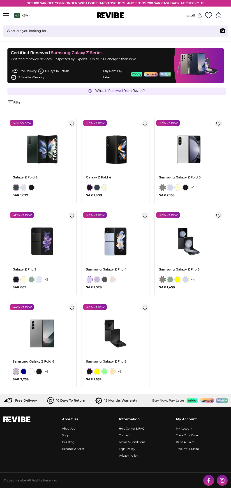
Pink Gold (112, 279)
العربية (190, 15)
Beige (104, 187)
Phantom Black (31, 187)
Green (31, 279)
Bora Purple (97, 279)
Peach (112, 371)
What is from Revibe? (120, 91)
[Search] (115, 31)
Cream (177, 187)
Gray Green (97, 187)
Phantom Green (16, 187)
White (31, 371)
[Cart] (218, 15)
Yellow (177, 279)
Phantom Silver (23, 187)
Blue (170, 187)
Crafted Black (39, 371)
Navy (23, 371)
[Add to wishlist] (72, 123)
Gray (162, 187)
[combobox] (110, 30)
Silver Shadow (16, 371)
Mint (104, 371)
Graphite (104, 279)
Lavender (39, 279)
